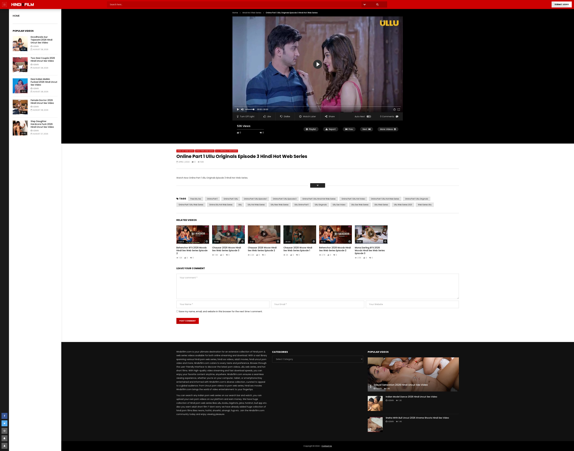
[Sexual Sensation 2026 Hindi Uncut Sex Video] (413, 374)
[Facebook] (4, 416)
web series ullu (425, 204)
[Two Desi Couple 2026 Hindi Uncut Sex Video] (20, 64)
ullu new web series (279, 204)
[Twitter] (4, 423)
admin (36, 46)
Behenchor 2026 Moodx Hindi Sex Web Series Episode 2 (335, 249)
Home (16, 15)
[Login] (4, 446)
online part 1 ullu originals (416, 199)
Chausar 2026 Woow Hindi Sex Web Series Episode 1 (297, 249)
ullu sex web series (359, 204)
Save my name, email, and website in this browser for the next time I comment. (220, 311)
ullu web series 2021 (403, 204)
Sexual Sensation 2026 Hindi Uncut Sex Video (401, 385)
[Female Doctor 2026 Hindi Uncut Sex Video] (20, 106)
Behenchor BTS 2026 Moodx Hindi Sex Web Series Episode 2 (191, 250)
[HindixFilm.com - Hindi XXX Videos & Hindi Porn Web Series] (22, 4)
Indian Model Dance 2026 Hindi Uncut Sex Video (411, 396)
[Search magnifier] (377, 4)
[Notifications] (4, 438)
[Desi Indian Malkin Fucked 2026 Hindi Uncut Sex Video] (20, 85)
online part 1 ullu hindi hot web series (319, 199)
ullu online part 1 (301, 204)
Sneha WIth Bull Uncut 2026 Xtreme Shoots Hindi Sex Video (417, 417)
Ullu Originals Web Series (226, 151)
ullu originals (321, 204)
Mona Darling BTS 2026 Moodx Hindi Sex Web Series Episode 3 (370, 250)
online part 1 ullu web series (191, 204)
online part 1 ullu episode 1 (255, 199)
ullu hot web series (256, 204)
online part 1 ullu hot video (353, 199)
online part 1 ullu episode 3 (284, 199)
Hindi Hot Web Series (251, 12)
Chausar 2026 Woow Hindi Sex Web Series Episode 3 (226, 249)
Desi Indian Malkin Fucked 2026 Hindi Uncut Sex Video (44, 82)
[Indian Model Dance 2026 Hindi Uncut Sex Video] (375, 403)
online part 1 (212, 199)
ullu (240, 204)
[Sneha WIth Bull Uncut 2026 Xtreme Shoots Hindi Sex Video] (375, 424)
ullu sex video (339, 204)
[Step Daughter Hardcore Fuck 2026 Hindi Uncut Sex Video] (20, 128)
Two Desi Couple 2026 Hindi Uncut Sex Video (43, 59)
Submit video (562, 4)
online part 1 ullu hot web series (385, 199)
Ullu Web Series (381, 204)
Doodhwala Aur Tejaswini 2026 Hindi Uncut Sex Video (41, 39)
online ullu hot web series (220, 204)
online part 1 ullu (231, 199)
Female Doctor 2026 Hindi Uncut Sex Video (42, 102)
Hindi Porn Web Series (205, 151)
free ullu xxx (195, 199)
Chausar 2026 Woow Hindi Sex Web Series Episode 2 (262, 249)
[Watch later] (4, 431)
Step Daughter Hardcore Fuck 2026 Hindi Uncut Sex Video (42, 124)
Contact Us (327, 446)
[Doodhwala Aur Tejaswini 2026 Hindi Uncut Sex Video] (20, 43)
